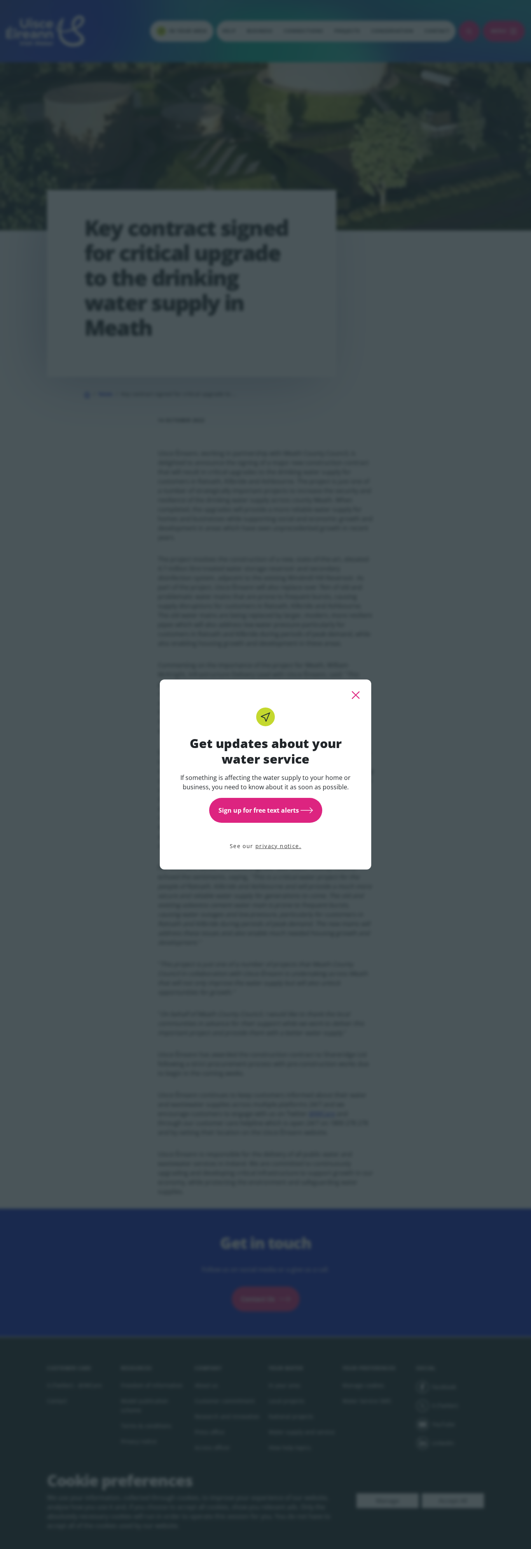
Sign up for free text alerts (258, 810)
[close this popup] (355, 695)
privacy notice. (278, 846)
